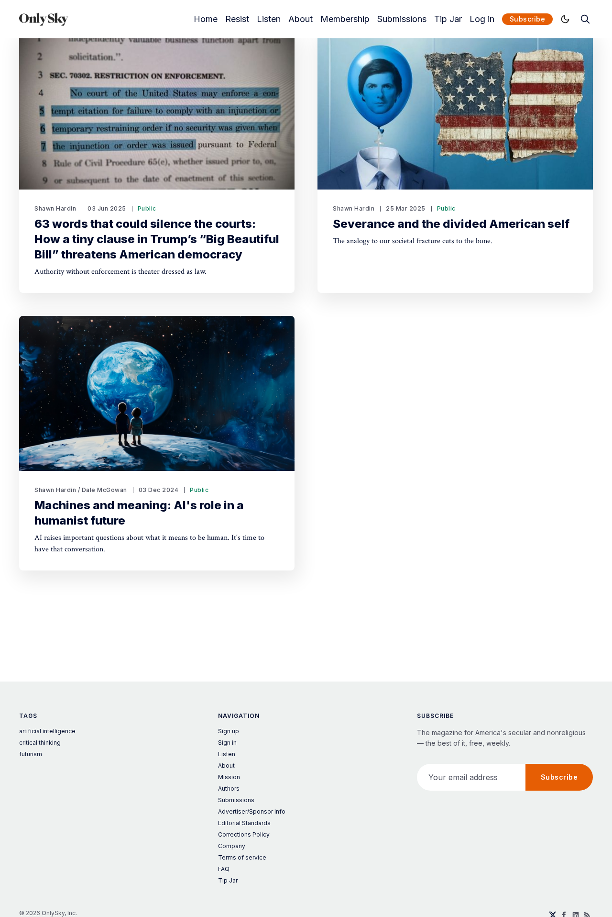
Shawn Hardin (55, 208)
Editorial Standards (244, 823)
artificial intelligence (47, 731)
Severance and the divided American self (451, 224)
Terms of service (242, 857)
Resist (237, 19)
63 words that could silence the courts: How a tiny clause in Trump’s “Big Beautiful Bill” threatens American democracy (156, 239)
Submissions (401, 19)
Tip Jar (448, 19)
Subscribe (528, 19)
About (300, 19)
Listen (269, 19)
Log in (482, 19)
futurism (30, 754)
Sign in (227, 742)
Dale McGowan (104, 489)
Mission (229, 777)
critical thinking (40, 742)
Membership (345, 19)
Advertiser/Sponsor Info (251, 811)
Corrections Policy (244, 834)
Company (231, 846)
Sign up (228, 731)
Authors (229, 788)
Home (206, 19)
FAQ (224, 868)
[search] (585, 19)
